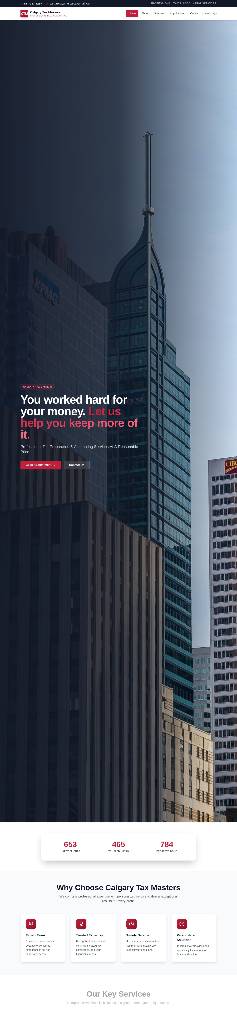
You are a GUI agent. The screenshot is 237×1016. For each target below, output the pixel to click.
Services (159, 13)
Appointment (177, 13)
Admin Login (211, 13)
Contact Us (76, 465)
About (145, 13)
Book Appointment (38, 464)
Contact (194, 13)
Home (132, 13)
